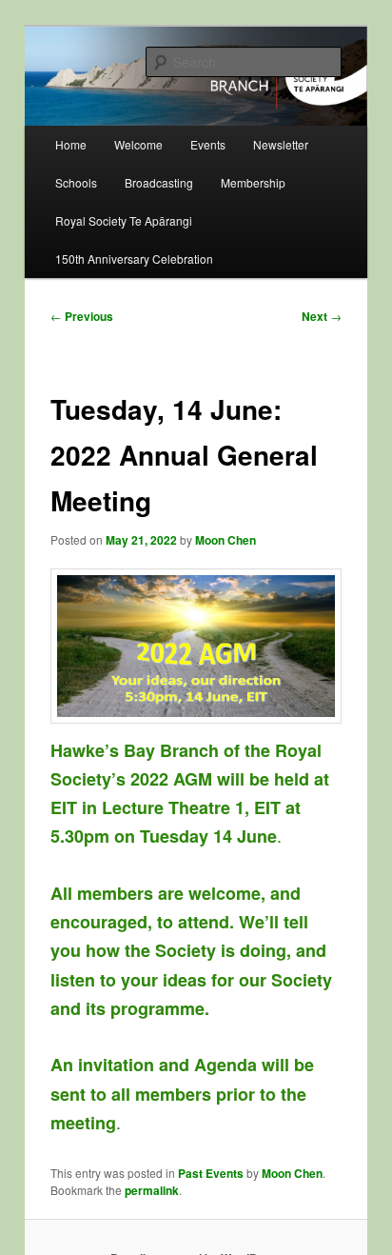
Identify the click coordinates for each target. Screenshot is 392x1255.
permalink (152, 1190)
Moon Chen (225, 539)
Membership (253, 182)
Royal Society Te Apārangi (123, 220)
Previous (81, 316)
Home (71, 144)
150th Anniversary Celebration (134, 258)
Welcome (138, 144)
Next (322, 316)
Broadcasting (159, 182)
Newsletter (280, 144)
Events (207, 144)
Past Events (211, 1173)
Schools (76, 182)
